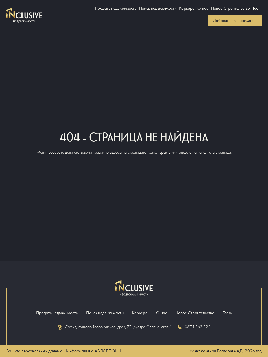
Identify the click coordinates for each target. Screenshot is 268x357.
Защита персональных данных (34, 351)
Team (257, 8)
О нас (202, 8)
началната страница (214, 152)
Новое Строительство (230, 8)
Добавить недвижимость (234, 20)
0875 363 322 (197, 327)
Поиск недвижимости (157, 8)
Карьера (187, 8)
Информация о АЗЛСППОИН (93, 351)
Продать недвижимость (115, 8)
